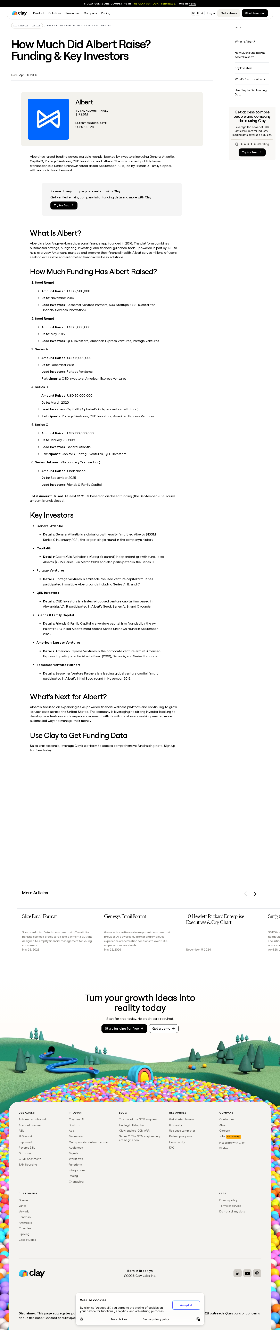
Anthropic (25, 1222)
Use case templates (182, 1130)
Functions (75, 1164)
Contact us (226, 1119)
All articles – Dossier (27, 26)
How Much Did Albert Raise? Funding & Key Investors (78, 25)
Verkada (24, 1211)
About (223, 1125)
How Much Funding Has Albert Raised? (250, 55)
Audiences (76, 1147)
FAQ (171, 1147)
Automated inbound (32, 1119)
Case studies (27, 1239)
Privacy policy (228, 1200)
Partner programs (180, 1136)
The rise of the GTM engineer (138, 1119)
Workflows (76, 1158)
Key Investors (244, 68)
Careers (224, 1130)
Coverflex (25, 1228)
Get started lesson (181, 1119)
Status (223, 1148)
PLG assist (25, 1136)
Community (177, 1142)
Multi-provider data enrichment (90, 1142)
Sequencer (76, 1136)
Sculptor (75, 1125)
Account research (30, 1125)
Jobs (222, 1136)
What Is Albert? (245, 41)
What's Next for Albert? (250, 79)
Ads (71, 1130)
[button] (245, 895)
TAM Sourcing (28, 1164)
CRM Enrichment (30, 1158)
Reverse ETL (27, 1147)
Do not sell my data (232, 1211)
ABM (22, 1130)
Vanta (22, 1205)
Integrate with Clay (232, 1142)
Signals (74, 1153)
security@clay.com (72, 1318)
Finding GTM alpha (131, 1125)
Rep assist (25, 1142)
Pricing (73, 1175)
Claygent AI (76, 1119)
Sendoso (25, 1217)
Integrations (77, 1170)
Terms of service (230, 1205)
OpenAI (23, 1200)
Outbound (26, 1153)
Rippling (24, 1234)
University (175, 1125)
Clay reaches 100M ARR (134, 1130)
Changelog (76, 1181)
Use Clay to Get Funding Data (251, 92)
